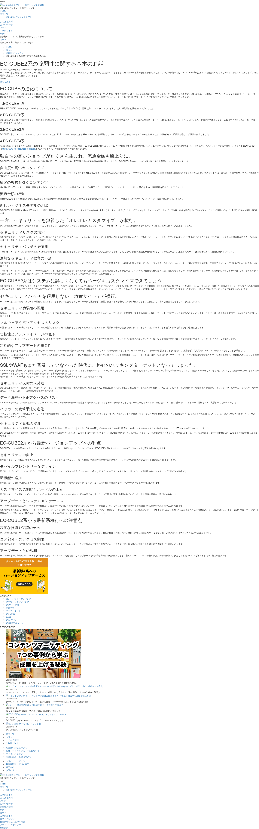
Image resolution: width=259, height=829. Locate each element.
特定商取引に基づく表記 (17, 764)
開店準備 (10, 607)
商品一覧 (4, 13)
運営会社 (10, 767)
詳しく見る (5, 81)
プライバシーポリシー (16, 761)
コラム (9, 737)
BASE (8, 616)
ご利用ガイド (12, 743)
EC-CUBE (10, 613)
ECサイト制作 (12, 604)
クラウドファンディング (17, 601)
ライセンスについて (15, 753)
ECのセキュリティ (15, 622)
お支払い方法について (16, 747)
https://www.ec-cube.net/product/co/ (19, 148)
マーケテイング (13, 610)
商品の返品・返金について (18, 756)
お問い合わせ (12, 770)
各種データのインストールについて (23, 750)
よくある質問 (12, 740)
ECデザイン (11, 619)
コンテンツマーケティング (18, 598)
